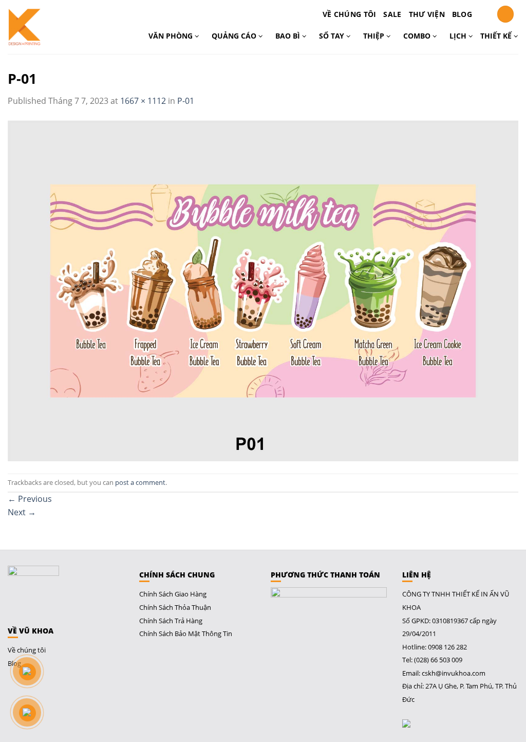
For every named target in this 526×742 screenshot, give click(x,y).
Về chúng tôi (349, 14)
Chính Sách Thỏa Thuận (175, 607)
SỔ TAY (332, 36)
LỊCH (458, 36)
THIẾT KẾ (497, 36)
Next (22, 512)
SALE (392, 14)
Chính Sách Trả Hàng (170, 620)
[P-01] (263, 289)
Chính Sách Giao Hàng (172, 594)
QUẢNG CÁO (235, 36)
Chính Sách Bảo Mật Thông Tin (185, 633)
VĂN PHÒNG (171, 36)
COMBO (418, 36)
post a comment (140, 482)
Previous (30, 498)
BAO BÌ (288, 36)
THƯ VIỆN (427, 14)
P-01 (185, 100)
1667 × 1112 (143, 100)
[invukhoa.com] (45, 27)
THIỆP (374, 36)
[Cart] (484, 14)
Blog (462, 14)
